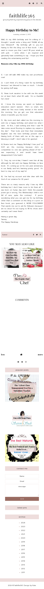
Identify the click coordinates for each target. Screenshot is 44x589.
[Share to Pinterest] (40, 235)
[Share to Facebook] (33, 235)
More (40, 354)
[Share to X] (37, 235)
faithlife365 (22, 15)
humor (4, 234)
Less (3, 354)
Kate (34, 585)
